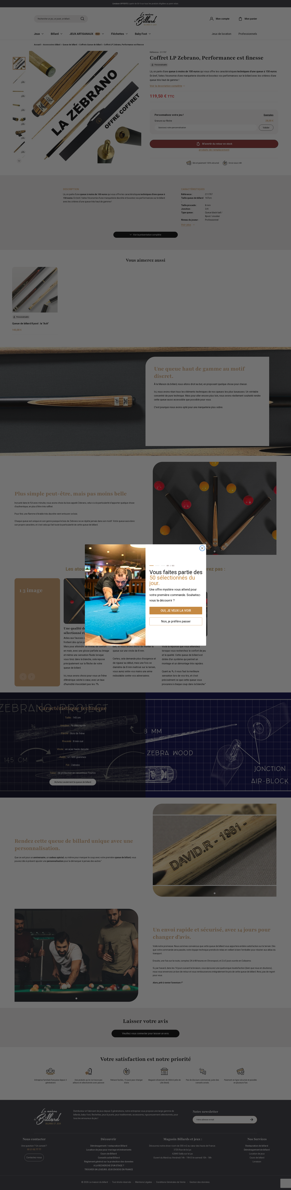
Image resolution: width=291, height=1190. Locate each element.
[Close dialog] (202, 548)
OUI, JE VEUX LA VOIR (176, 610)
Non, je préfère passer (176, 621)
